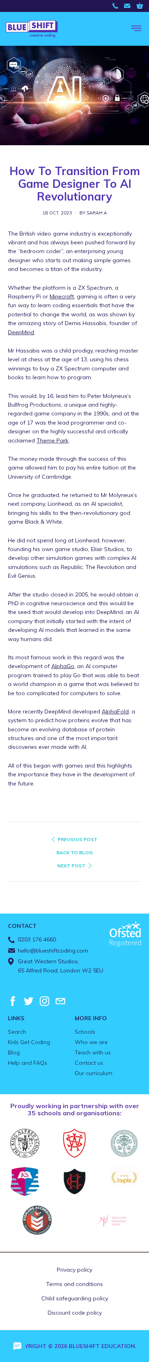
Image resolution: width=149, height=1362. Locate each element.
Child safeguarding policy (74, 1298)
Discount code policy (75, 1312)
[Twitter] (28, 1001)
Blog (14, 1052)
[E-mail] (60, 1001)
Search (17, 1031)
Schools (85, 1031)
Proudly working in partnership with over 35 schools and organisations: (74, 1109)
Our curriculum (93, 1073)
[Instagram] (44, 1001)
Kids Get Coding (29, 1042)
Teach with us (93, 1052)
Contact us (89, 1062)
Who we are (91, 1042)
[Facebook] (12, 1001)
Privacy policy (74, 1269)
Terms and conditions (74, 1284)
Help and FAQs (27, 1062)
